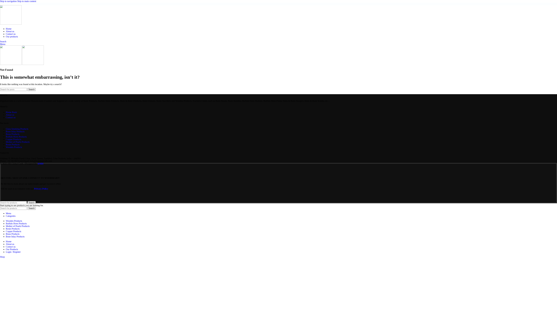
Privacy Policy (41, 189)
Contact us (11, 117)
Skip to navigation (8, 1)
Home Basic (11, 112)
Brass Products (12, 134)
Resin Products (13, 144)
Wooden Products (14, 147)
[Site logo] (11, 24)
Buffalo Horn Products (16, 136)
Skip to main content (26, 1)
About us (10, 115)
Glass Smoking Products (17, 129)
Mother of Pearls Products (18, 142)
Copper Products (13, 139)
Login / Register (13, 252)
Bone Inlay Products (15, 131)
